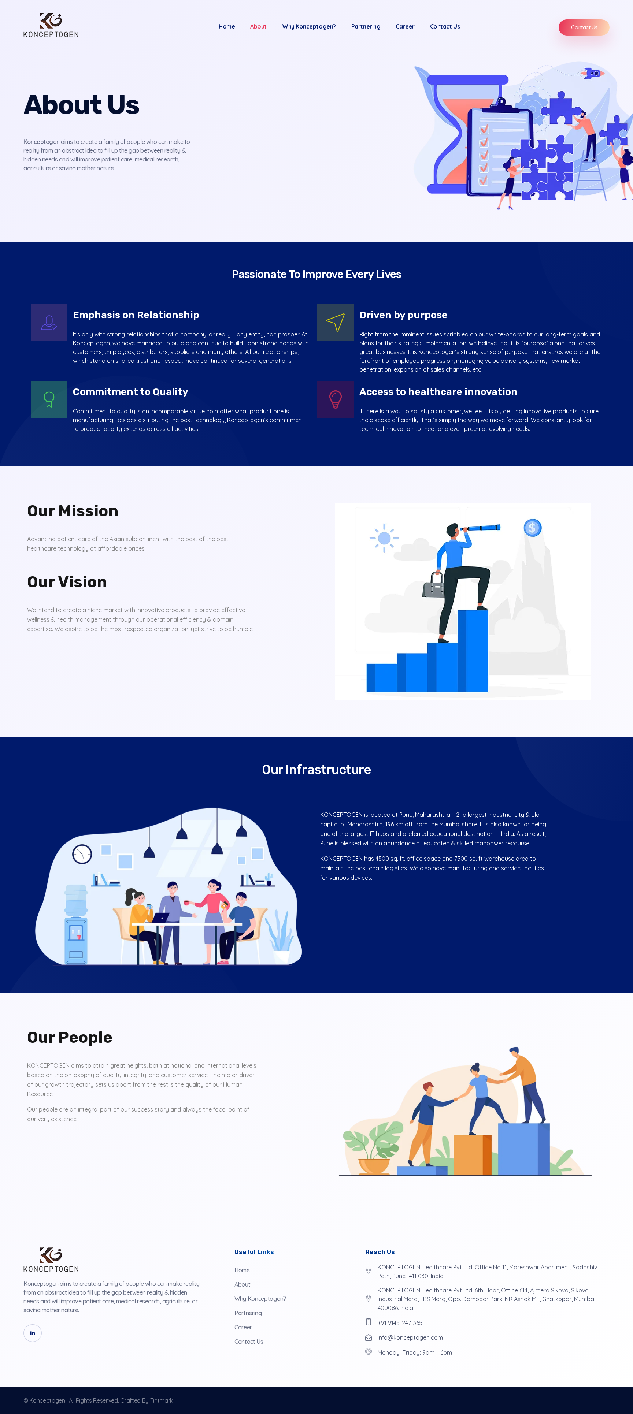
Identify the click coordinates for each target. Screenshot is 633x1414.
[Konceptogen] (50, 25)
